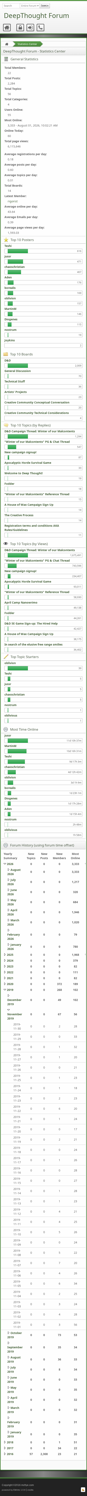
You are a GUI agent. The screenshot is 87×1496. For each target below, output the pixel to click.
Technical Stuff (14, 381)
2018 (10, 1442)
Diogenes (10, 319)
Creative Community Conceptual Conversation (36, 402)
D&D (7, 360)
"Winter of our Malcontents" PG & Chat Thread (37, 442)
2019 (10, 990)
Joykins (9, 340)
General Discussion (17, 371)
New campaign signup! (20, 452)
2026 (10, 864)
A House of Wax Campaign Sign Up (28, 505)
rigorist (13, 201)
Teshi (8, 246)
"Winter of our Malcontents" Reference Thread (36, 494)
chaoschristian (14, 267)
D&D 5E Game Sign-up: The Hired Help (31, 623)
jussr (7, 256)
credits (30, 1490)
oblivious (10, 715)
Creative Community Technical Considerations (36, 413)
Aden (8, 277)
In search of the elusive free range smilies (33, 644)
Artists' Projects (15, 392)
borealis (10, 288)
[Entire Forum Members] (29, 5)
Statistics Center (27, 44)
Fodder (9, 484)
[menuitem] (7, 27)
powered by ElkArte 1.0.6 (13, 1490)
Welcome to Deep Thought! (23, 473)
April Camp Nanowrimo (20, 602)
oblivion (10, 298)
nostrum (10, 330)
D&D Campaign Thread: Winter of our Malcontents (39, 431)
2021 (10, 978)
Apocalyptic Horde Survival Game (27, 463)
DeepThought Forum (36, 15)
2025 (10, 955)
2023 (10, 966)
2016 (10, 1454)
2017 (10, 1448)
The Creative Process (18, 515)
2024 (10, 960)
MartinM (10, 309)
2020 (10, 984)
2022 (10, 972)
